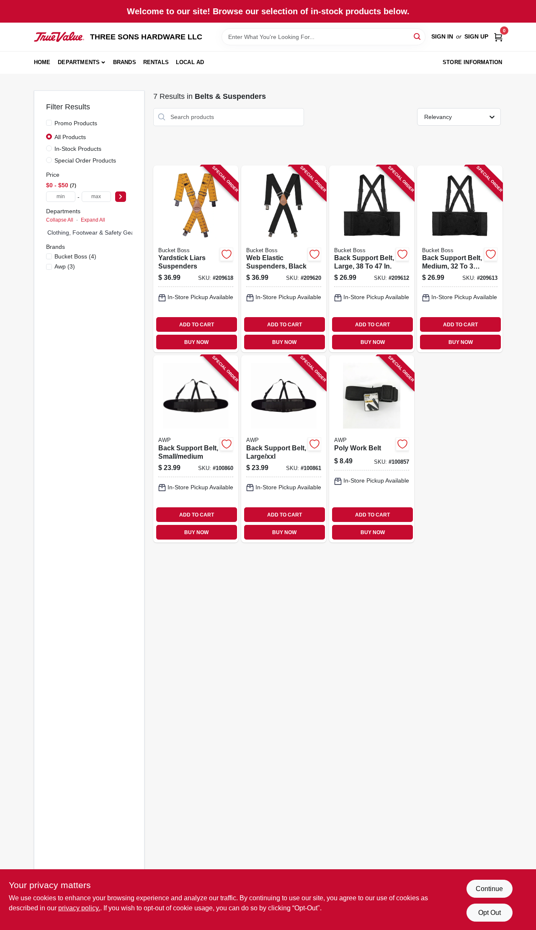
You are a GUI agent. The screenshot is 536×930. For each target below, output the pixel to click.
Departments (79, 62)
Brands (124, 62)
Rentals (156, 62)
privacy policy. (79, 908)
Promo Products (75, 123)
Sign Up (476, 36)
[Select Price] (120, 196)
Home (42, 62)
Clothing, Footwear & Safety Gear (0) (96, 232)
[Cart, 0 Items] (498, 36)
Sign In (442, 36)
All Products (70, 137)
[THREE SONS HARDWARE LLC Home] (59, 37)
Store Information (472, 62)
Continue (489, 888)
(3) (64, 266)
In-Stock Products (77, 149)
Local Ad (190, 62)
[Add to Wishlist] (226, 254)
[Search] (418, 36)
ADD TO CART (196, 325)
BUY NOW (196, 342)
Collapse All (59, 220)
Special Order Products (85, 160)
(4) (75, 256)
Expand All (93, 220)
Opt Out (489, 912)
